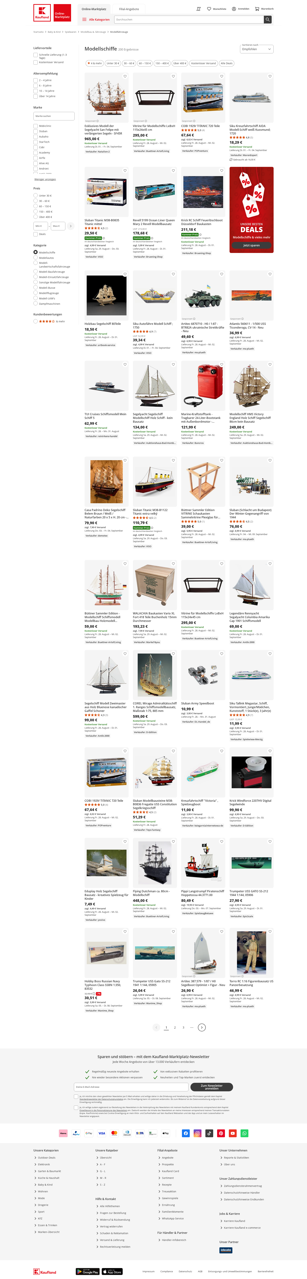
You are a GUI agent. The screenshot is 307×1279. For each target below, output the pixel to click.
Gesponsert (90, 121)
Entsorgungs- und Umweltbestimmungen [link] (230, 1271)
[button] (94, 63)
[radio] (52, 195)
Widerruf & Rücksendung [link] (115, 1219)
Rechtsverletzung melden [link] (115, 1246)
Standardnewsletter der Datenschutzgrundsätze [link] (101, 1099)
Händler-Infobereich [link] (174, 1240)
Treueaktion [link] (169, 1191)
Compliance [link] (166, 1271)
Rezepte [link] (167, 1184)
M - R (103, 1178)
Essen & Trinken (47, 1225)
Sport (41, 1211)
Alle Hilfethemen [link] (110, 1206)
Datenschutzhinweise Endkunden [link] (244, 1199)
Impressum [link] (148, 1271)
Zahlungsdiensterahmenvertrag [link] (243, 1186)
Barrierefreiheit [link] (266, 1271)
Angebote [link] (167, 1157)
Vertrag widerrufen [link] (111, 1226)
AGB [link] (200, 1271)
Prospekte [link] (168, 1164)
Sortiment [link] (168, 1178)
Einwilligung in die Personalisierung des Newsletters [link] (103, 1110)
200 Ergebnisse (128, 49)
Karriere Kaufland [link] (234, 1221)
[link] (129, 9)
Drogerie (43, 1205)
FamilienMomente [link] (173, 1211)
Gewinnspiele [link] (170, 1198)
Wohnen (43, 1191)
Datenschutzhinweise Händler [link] (242, 1192)
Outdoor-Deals (46, 1157)
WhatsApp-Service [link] (173, 1218)
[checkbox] (52, 56)
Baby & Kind (45, 1184)
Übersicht (106, 1157)
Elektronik (44, 1164)
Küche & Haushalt (48, 1178)
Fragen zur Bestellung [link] (113, 1213)
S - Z (102, 1184)
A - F (102, 1164)
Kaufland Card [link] (170, 1171)
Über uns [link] (229, 1164)
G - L (102, 1171)
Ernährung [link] (168, 1205)
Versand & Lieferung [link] (112, 1240)
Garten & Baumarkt (49, 1171)
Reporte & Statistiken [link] (236, 1157)
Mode (41, 1198)
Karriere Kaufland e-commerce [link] (242, 1227)
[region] (56, 184)
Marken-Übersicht (49, 1232)
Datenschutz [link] (185, 1271)
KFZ (40, 1218)
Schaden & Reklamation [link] (114, 1233)
